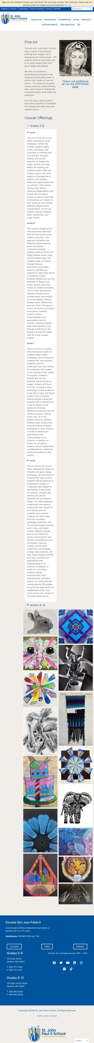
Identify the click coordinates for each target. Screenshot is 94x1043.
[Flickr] (64, 969)
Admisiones (50, 19)
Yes (66, 5)
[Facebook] (54, 963)
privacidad (52, 1016)
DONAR (57, 8)
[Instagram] (81, 963)
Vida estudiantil (50, 24)
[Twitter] (61, 963)
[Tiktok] (71, 969)
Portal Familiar (37, 8)
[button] (41, 126)
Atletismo (86, 19)
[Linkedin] (74, 963)
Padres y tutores (9, 8)
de (46, 1016)
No (69, 5)
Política (40, 1016)
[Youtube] (68, 963)
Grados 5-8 (37, 125)
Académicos (64, 19)
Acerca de (36, 19)
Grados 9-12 (37, 605)
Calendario (23, 8)
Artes (76, 19)
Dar (79, 24)
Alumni (49, 8)
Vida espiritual (67, 24)
